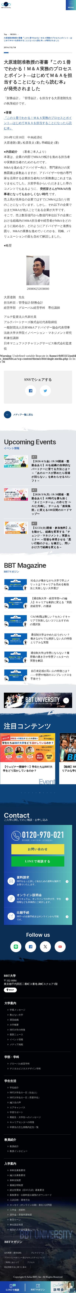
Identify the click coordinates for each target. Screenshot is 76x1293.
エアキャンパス (17, 1107)
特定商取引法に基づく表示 (15, 1267)
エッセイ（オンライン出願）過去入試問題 (31, 1205)
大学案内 (10, 1003)
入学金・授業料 (17, 1210)
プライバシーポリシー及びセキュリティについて (24, 1258)
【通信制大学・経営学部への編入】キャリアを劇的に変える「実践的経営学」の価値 (51, 602)
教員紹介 (10, 1139)
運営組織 (14, 1020)
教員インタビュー (18, 1151)
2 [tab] (25, 793)
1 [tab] (21, 793)
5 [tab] (36, 793)
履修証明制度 (16, 1185)
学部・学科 (11, 1056)
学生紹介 (14, 1087)
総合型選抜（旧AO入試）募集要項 (27, 1190)
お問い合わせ (38, 849)
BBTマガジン (13, 1241)
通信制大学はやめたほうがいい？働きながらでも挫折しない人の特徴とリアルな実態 (51, 638)
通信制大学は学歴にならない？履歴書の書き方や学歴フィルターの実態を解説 (49, 657)
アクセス (31, 1262)
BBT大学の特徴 (17, 1029)
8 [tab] (47, 793)
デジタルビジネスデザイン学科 (25, 1068)
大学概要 (14, 1024)
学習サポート (16, 1112)
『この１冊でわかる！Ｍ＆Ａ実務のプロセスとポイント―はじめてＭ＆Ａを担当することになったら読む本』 (38, 123)
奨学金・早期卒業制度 (21, 1214)
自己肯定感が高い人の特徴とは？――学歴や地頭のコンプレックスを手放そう (51, 675)
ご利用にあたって (11, 1262)
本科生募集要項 (17, 1170)
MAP (11, 990)
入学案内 (10, 1163)
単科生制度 (15, 1180)
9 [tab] (51, 793)
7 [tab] (43, 793)
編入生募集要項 (17, 1175)
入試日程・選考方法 (20, 1200)
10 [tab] (54, 793)
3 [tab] (29, 793)
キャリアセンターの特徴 (22, 1122)
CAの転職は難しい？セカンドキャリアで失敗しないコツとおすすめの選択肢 (50, 620)
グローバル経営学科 (20, 1063)
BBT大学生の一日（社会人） (24, 1092)
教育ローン (15, 1219)
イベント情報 (16, 1039)
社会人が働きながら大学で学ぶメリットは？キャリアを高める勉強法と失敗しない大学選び (49, 584)
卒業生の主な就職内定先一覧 (24, 1127)
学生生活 (10, 1080)
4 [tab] (32, 793)
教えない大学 (16, 1015)
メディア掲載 (16, 1044)
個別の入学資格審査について (24, 1229)
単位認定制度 (16, 1224)
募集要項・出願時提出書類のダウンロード (31, 1195)
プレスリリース (37, 1253)
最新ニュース (16, 1034)
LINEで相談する (38, 861)
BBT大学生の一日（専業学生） (25, 1097)
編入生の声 (15, 1102)
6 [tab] (40, 793)
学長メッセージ (17, 1010)
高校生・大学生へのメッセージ (25, 1117)
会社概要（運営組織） (13, 1253)
